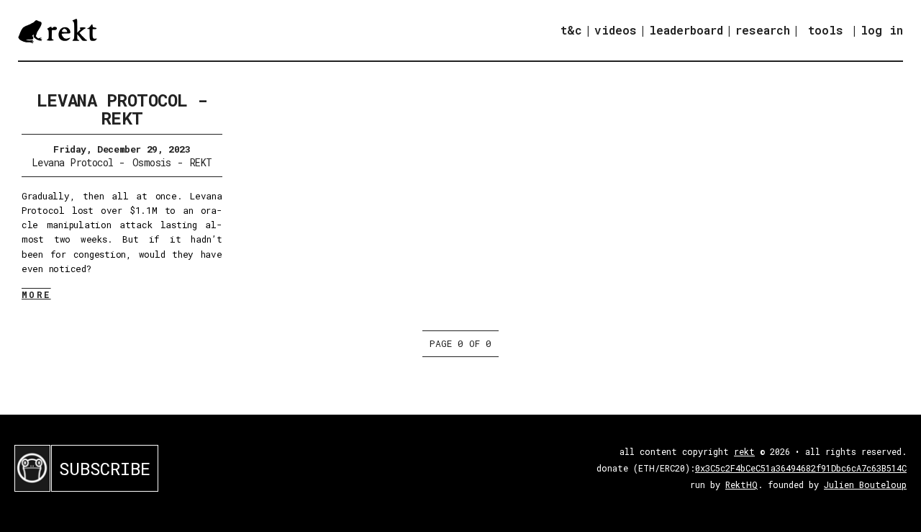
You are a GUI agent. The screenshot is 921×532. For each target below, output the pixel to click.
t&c (571, 29)
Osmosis (151, 162)
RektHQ (741, 484)
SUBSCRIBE (104, 468)
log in (882, 30)
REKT (201, 162)
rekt (744, 451)
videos (615, 29)
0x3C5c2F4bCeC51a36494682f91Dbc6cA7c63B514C (801, 468)
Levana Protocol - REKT (122, 109)
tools (825, 29)
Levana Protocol (73, 162)
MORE (36, 294)
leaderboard (686, 29)
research (762, 29)
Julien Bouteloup (865, 484)
